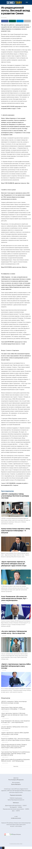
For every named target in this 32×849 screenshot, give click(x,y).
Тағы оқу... (16, 766)
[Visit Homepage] (14, 2)
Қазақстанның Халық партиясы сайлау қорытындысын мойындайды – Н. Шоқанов (15, 530)
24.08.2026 (4, 500)
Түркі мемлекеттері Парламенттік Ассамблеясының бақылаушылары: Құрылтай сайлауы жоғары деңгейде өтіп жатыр (15, 753)
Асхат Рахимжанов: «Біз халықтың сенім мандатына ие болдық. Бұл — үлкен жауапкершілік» (14, 598)
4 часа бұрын (5, 705)
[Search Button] (30, 2)
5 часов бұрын (5, 711)
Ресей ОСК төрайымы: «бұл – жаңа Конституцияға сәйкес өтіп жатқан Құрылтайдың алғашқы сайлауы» (15, 739)
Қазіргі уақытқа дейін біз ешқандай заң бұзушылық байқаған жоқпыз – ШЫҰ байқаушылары (15, 760)
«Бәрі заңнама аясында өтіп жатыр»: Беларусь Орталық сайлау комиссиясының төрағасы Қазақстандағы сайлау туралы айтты (14, 746)
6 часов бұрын (5, 730)
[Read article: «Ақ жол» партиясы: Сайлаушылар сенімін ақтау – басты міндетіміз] (16, 644)
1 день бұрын (5, 742)
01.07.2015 (4, 17)
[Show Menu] (1, 2)
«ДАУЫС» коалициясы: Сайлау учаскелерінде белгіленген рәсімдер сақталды (15, 496)
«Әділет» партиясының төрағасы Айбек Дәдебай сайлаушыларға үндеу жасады (16, 666)
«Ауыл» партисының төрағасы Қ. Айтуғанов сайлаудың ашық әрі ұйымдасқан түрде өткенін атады (13, 563)
